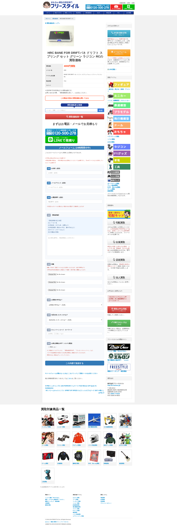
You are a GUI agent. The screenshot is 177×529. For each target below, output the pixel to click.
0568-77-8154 (115, 393)
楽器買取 (110, 191)
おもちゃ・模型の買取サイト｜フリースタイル (56, 521)
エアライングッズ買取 (78, 516)
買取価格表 (88, 12)
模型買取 (75, 512)
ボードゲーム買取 (113, 183)
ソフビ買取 (111, 139)
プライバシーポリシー (106, 503)
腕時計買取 (48, 505)
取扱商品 (78, 12)
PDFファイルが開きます (119, 309)
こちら (69, 378)
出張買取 (102, 499)
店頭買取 (102, 501)
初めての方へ (58, 12)
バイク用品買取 (77, 514)
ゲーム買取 (111, 189)
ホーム (48, 12)
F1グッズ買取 (76, 510)
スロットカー (125, 100)
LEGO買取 (111, 142)
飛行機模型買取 (77, 507)
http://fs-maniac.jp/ (113, 385)
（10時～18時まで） (119, 33)
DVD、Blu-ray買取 (113, 187)
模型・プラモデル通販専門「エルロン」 (55, 499)
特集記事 (108, 12)
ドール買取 (75, 499)
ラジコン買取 (76, 508)
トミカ (109, 100)
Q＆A (98, 12)
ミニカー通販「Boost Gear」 (52, 497)
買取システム (68, 12)
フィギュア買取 (77, 501)
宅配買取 (102, 497)
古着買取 (47, 503)
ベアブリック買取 (113, 136)
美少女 (117, 89)
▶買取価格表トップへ (52, 23)
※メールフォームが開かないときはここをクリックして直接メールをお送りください (71, 373)
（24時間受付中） (119, 53)
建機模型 (116, 100)
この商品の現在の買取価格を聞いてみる (75, 98)
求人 (118, 12)
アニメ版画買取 (112, 185)
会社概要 (128, 12)
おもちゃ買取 (76, 497)
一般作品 (110, 89)
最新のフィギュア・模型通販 (52, 501)
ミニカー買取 (76, 503)
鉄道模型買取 (76, 505)
